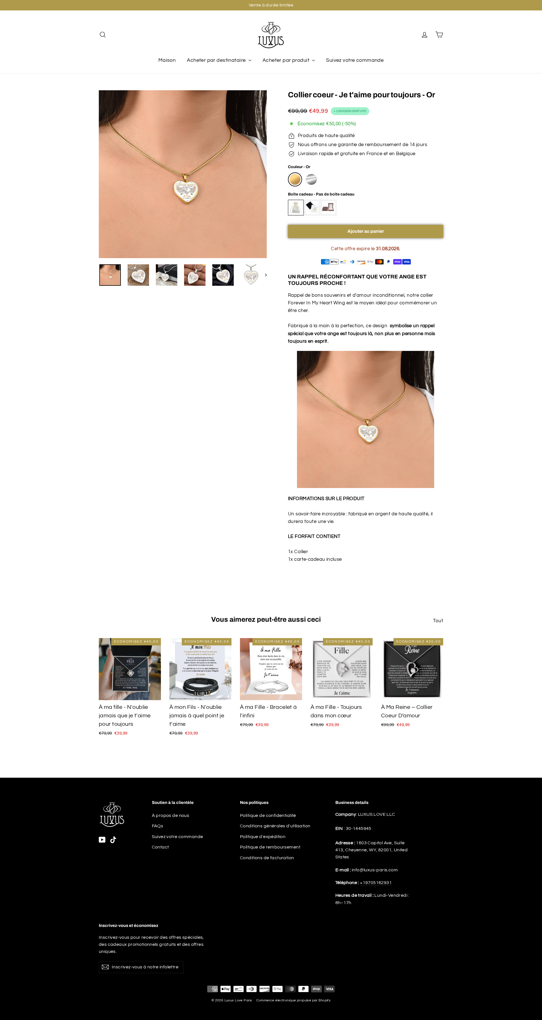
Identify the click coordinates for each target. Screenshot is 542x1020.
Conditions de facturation (267, 858)
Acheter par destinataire (217, 60)
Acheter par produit (287, 60)
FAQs (157, 826)
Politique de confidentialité (268, 815)
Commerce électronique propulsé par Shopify (293, 1000)
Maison (167, 60)
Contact (160, 847)
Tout (438, 620)
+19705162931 (376, 882)
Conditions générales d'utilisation (275, 826)
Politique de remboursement (270, 847)
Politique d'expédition (262, 836)
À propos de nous (170, 815)
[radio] (295, 179)
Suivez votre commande (355, 60)
